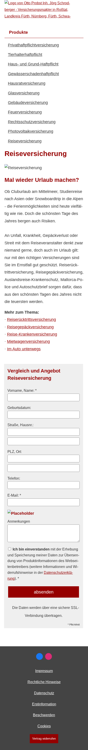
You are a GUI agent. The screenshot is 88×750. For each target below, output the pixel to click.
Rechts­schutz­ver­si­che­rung (32, 122)
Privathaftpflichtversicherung (33, 45)
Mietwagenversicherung (28, 341)
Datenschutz (44, 693)
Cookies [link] (44, 726)
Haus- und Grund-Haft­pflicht (33, 64)
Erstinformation (44, 704)
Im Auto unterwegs (24, 349)
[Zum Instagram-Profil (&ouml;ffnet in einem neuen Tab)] (48, 656)
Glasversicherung (23, 93)
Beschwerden (44, 715)
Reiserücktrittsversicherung (31, 319)
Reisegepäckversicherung (30, 327)
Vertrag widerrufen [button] (44, 738)
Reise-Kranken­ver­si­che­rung (32, 334)
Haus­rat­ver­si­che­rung (26, 83)
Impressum (44, 671)
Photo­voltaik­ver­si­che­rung (30, 131)
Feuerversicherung (25, 112)
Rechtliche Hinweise (44, 682)
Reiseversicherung (25, 141)
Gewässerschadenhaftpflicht (33, 74)
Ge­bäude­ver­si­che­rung (28, 102)
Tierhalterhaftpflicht (25, 54)
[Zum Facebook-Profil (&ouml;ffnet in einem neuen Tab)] (39, 656)
